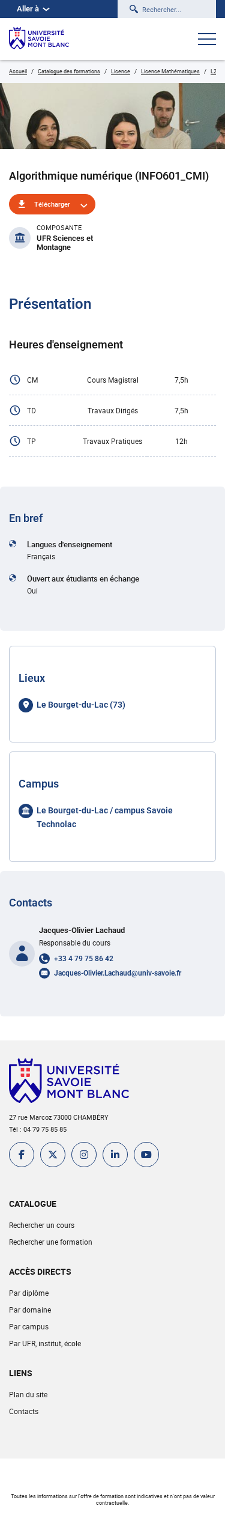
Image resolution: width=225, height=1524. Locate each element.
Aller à (28, 8)
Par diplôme (29, 1293)
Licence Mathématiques (170, 71)
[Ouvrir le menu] (207, 40)
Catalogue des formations (69, 71)
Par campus (29, 1326)
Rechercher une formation (50, 1241)
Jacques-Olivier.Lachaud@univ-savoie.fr (117, 973)
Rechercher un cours (41, 1225)
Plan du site (28, 1394)
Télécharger (52, 203)
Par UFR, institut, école (45, 1343)
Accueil (18, 71)
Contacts (23, 1411)
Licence (120, 71)
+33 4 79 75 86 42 (83, 959)
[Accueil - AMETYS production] (39, 39)
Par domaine (30, 1309)
